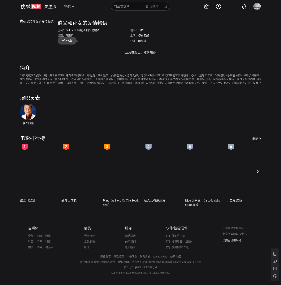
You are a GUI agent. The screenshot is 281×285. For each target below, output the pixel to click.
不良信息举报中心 (233, 228)
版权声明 (123, 262)
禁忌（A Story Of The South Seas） (121, 202)
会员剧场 (89, 241)
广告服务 (132, 256)
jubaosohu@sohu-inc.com (187, 262)
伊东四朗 (143, 35)
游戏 (48, 235)
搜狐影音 (177, 241)
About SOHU (160, 256)
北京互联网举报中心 (235, 233)
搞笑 (39, 247)
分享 (69, 41)
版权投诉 (130, 247)
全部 (30, 235)
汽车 (39, 241)
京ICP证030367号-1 (146, 267)
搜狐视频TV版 (180, 247)
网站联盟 (130, 235)
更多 (255, 138)
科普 (30, 241)
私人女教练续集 (154, 200)
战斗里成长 (69, 200)
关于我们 (130, 241)
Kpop (40, 235)
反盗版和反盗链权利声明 (146, 262)
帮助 (86, 247)
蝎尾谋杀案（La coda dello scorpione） (202, 202)
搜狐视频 (30, 6)
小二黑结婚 (234, 200)
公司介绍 (175, 256)
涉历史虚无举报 (232, 240)
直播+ (188, 241)
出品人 (49, 247)
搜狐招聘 (118, 256)
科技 (48, 241)
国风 (30, 247)
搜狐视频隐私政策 (104, 262)
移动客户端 (178, 235)
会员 (87, 228)
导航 (67, 6)
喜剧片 (70, 35)
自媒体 (33, 228)
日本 (141, 30)
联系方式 (145, 256)
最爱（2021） (29, 200)
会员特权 (89, 235)
